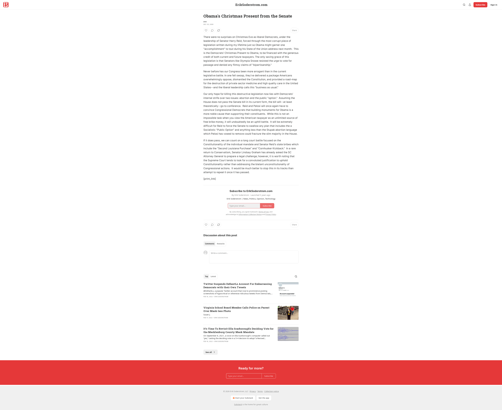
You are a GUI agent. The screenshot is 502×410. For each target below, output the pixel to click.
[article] (251, 292)
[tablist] (214, 243)
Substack (238, 404)
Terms (260, 391)
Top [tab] (206, 276)
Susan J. (206, 314)
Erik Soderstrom (221, 297)
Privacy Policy (271, 214)
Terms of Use (264, 212)
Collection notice (271, 391)
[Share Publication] (469, 4)
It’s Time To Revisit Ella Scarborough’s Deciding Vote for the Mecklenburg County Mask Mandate (238, 330)
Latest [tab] (213, 276)
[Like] (206, 30)
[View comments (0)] (212, 30)
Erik (205, 22)
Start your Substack (244, 398)
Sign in (493, 4)
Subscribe (480, 4)
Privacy (253, 391)
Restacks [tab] (220, 244)
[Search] (464, 4)
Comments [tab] (209, 244)
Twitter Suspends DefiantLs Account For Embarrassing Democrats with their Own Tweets (237, 285)
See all (209, 352)
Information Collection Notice (250, 214)
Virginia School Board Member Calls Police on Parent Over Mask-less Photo (236, 309)
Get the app (264, 398)
